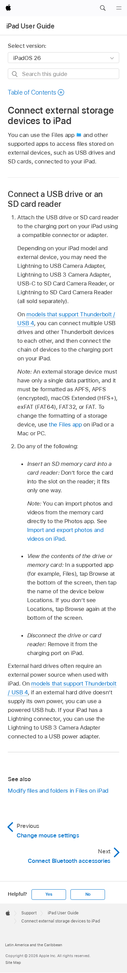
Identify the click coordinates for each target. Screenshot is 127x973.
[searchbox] (63, 73)
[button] (102, 8)
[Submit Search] (15, 74)
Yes (48, 894)
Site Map (13, 962)
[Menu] (119, 8)
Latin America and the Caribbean (33, 944)
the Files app (65, 424)
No (88, 894)
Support (29, 913)
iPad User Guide (30, 26)
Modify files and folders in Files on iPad (58, 790)
